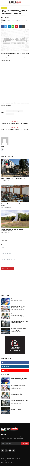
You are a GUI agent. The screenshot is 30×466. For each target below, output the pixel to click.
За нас (2, 461)
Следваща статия (14, 127)
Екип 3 (2, 181)
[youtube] (10, 450)
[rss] (13, 450)
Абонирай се (25, 443)
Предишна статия (16, 121)
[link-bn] (15, 345)
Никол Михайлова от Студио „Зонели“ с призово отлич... (18, 307)
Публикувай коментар (7, 268)
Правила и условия (9, 461)
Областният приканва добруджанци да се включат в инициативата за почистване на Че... (15, 130)
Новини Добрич (18, 111)
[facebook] (2, 450)
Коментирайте (4, 256)
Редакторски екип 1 (14, 300)
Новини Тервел (10, 113)
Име (2, 244)
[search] (28, 2)
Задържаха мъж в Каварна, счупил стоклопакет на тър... (19, 322)
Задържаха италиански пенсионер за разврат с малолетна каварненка (15, 124)
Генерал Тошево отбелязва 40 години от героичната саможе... (12, 229)
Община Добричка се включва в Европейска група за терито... (15, 204)
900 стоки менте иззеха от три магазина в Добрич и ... (18, 329)
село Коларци (10, 111)
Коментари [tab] (4, 240)
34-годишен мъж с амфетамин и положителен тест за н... (19, 314)
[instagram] (6, 450)
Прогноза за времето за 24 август (19, 298)
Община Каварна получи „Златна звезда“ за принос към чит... (13, 179)
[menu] (1, 2)
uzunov (2, 146)
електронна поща (5, 250)
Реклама (18, 461)
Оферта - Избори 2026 (6, 462)
